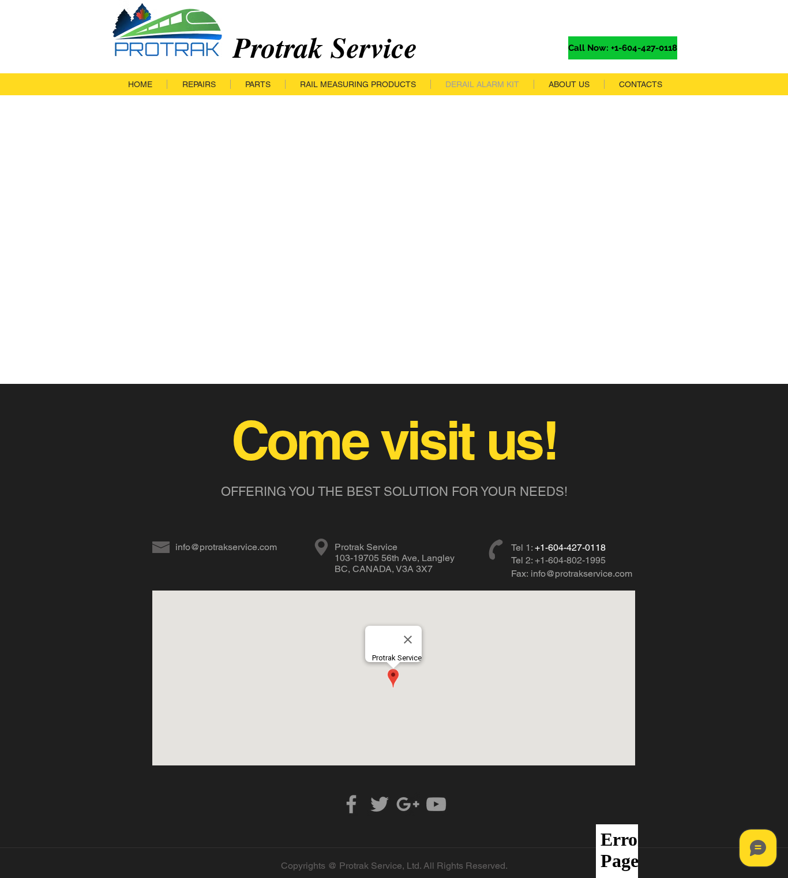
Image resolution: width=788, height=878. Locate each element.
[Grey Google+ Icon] (408, 804)
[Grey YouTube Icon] (436, 804)
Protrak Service (325, 47)
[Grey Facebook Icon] (351, 804)
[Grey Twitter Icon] (379, 804)
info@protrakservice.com (226, 546)
